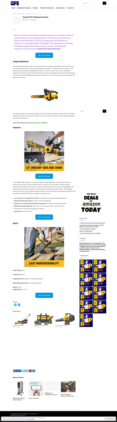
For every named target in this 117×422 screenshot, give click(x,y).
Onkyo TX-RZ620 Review (86, 231)
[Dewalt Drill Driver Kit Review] (44, 319)
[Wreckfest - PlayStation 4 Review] (99, 293)
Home (13, 8)
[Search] (104, 3)
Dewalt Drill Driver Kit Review (41, 325)
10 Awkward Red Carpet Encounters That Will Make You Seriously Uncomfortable (91, 225)
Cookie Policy (31, 419)
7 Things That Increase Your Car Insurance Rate (92, 223)
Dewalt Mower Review (18, 325)
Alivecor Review (34, 398)
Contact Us (70, 8)
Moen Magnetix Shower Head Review (67, 395)
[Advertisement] (44, 350)
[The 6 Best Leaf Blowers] (65, 319)
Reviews (35, 8)
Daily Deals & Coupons (24, 8)
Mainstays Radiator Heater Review (19, 399)
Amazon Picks (60, 8)
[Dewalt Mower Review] (22, 319)
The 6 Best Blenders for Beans (88, 229)
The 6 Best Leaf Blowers (61, 325)
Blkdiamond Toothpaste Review (51, 394)
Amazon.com (85, 251)
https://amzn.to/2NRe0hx (39, 123)
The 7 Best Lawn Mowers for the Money (90, 233)
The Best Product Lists (47, 8)
